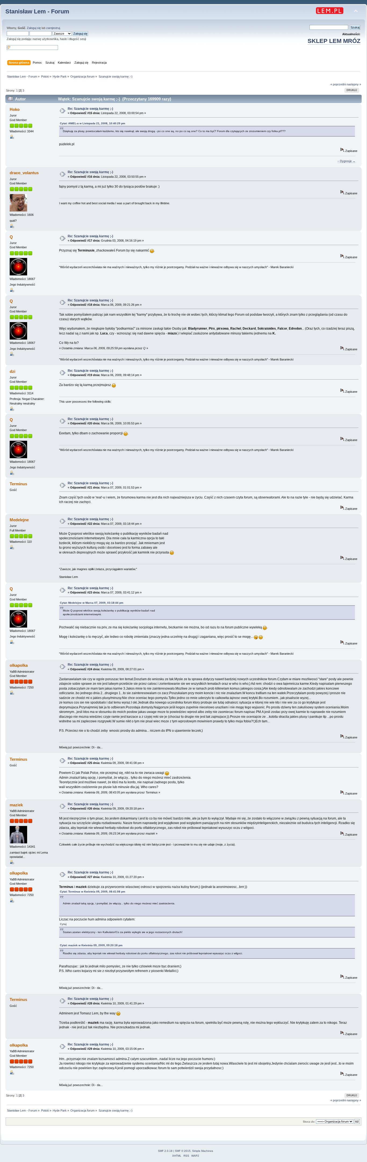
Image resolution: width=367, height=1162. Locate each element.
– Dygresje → (346, 161)
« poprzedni (338, 84)
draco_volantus (24, 172)
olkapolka (19, 665)
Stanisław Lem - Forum (37, 11)
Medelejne (19, 520)
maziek (16, 805)
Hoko (15, 109)
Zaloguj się (34, 28)
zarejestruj (53, 28)
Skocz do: (309, 1121)
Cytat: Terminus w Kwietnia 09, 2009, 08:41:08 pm (92, 891)
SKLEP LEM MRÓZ (334, 41)
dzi (12, 371)
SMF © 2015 (182, 1150)
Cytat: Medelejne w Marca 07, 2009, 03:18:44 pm (91, 602)
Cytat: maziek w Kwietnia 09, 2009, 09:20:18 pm (91, 945)
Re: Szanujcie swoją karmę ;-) (90, 109)
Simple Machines (202, 1150)
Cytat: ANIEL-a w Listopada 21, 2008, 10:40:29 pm (92, 123)
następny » (354, 84)
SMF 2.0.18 (165, 1150)
